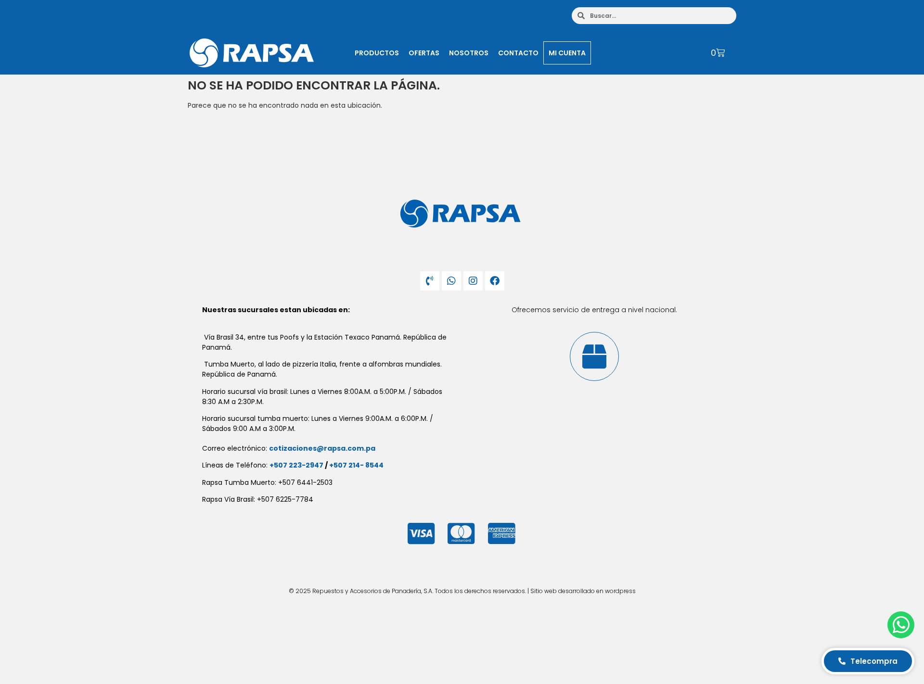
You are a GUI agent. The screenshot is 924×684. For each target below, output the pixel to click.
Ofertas (424, 53)
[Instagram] (473, 281)
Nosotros (468, 53)
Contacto (518, 53)
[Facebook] (494, 281)
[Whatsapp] (451, 281)
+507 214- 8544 (356, 465)
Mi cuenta (567, 53)
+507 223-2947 (296, 465)
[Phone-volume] (429, 281)
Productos (377, 53)
